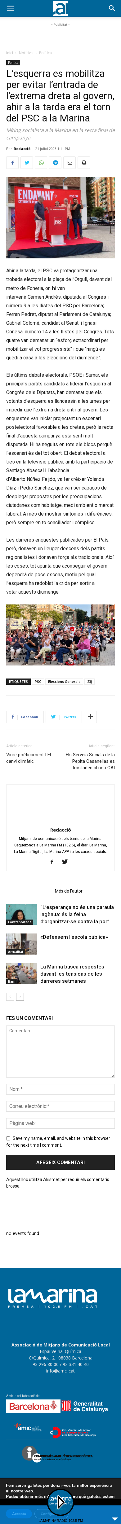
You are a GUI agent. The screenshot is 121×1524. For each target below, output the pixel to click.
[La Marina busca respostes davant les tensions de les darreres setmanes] (21, 974)
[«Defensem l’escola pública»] (21, 944)
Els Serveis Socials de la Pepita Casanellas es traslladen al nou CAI (90, 761)
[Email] (69, 162)
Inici (9, 52)
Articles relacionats (28, 891)
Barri (12, 981)
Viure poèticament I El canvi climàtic (28, 758)
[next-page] (20, 997)
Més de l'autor (69, 891)
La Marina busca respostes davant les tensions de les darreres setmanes (72, 974)
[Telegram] (55, 162)
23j (89, 681)
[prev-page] (10, 997)
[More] (90, 717)
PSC (38, 681)
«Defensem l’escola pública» (74, 937)
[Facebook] (12, 162)
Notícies (26, 52)
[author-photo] (60, 821)
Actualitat (15, 952)
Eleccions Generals (64, 681)
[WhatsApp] (41, 162)
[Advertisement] (60, 35)
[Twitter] (26, 162)
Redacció (22, 148)
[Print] (84, 162)
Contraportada (19, 922)
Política (45, 52)
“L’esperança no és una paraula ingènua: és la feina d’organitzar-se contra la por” (77, 914)
